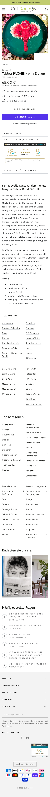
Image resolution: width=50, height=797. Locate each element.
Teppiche (30, 529)
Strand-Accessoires (35, 514)
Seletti (29, 388)
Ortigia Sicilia (8, 394)
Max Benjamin (9, 388)
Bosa (4, 333)
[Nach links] (37, 56)
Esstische (6, 444)
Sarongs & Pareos (10, 509)
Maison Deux (8, 383)
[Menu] (3, 9)
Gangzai (6, 70)
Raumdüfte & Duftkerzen (13, 493)
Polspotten (31, 373)
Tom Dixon (31, 399)
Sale (4, 499)
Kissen (29, 447)
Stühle (29, 509)
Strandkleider (32, 519)
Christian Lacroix (10, 343)
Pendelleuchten (9, 486)
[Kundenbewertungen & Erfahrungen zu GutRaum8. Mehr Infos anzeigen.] (25, 163)
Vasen (5, 534)
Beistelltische (8, 424)
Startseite (7, 65)
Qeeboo (30, 383)
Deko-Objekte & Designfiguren (37, 493)
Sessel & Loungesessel (36, 486)
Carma (5, 338)
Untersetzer (31, 475)
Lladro (29, 348)
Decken (5, 439)
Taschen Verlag (33, 394)
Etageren (6, 449)
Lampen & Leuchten (35, 460)
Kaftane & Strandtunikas (37, 426)
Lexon (29, 353)
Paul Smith (31, 368)
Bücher (5, 429)
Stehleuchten (32, 504)
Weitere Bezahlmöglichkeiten (25, 124)
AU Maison (7, 323)
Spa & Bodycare (33, 432)
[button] (39, 9)
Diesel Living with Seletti (13, 354)
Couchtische (8, 434)
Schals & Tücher (9, 514)
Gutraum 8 (28, 788)
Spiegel (29, 499)
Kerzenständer (33, 442)
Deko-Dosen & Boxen (36, 437)
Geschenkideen (9, 454)
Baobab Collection (11, 328)
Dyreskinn (30, 323)
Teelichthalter (8, 529)
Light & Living (8, 373)
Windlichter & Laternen (37, 536)
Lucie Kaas (7, 378)
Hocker (5, 469)
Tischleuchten (8, 464)
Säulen (5, 504)
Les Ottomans (9, 368)
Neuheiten (31, 465)
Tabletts (30, 470)
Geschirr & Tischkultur (12, 459)
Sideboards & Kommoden (37, 454)
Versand (13, 86)
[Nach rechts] (44, 56)
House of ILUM (33, 338)
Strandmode (32, 524)
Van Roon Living (34, 404)
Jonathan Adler (33, 343)
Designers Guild (10, 348)
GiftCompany (32, 333)
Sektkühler (7, 524)
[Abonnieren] (46, 715)
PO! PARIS (31, 378)
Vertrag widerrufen (25, 764)
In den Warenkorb (25, 109)
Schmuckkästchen (10, 519)
